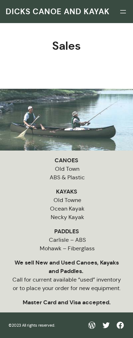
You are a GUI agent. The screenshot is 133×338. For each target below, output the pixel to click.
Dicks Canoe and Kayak (58, 11)
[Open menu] (123, 11)
